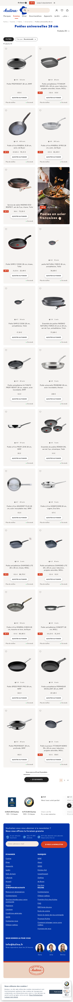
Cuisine (8, 858)
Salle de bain (11, 874)
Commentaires (11, 896)
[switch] (67, 995)
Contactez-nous (12, 921)
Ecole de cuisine (44, 911)
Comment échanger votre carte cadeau (50, 924)
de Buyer (41, 881)
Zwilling (41, 878)
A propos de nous (44, 928)
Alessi (40, 862)
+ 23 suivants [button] (36, 779)
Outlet (8, 885)
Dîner (8, 862)
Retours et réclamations (15, 892)
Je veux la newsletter (54, 844)
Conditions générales (14, 913)
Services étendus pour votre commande (16, 901)
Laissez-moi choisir (11, 997)
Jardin (8, 870)
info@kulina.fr (14, 944)
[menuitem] (7, 16)
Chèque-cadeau (12, 925)
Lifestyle (9, 878)
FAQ (39, 903)
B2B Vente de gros (45, 907)
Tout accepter (59, 992)
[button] (36, 39)
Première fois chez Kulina (47, 899)
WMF (40, 858)
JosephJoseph (43, 874)
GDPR (8, 917)
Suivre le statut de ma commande (51, 915)
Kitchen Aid (42, 870)
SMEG (40, 866)
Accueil (8, 881)
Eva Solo (41, 885)
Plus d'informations (35, 995)
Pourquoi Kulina (44, 918)
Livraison (9, 909)
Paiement (9, 905)
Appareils (9, 866)
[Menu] (70, 981)
